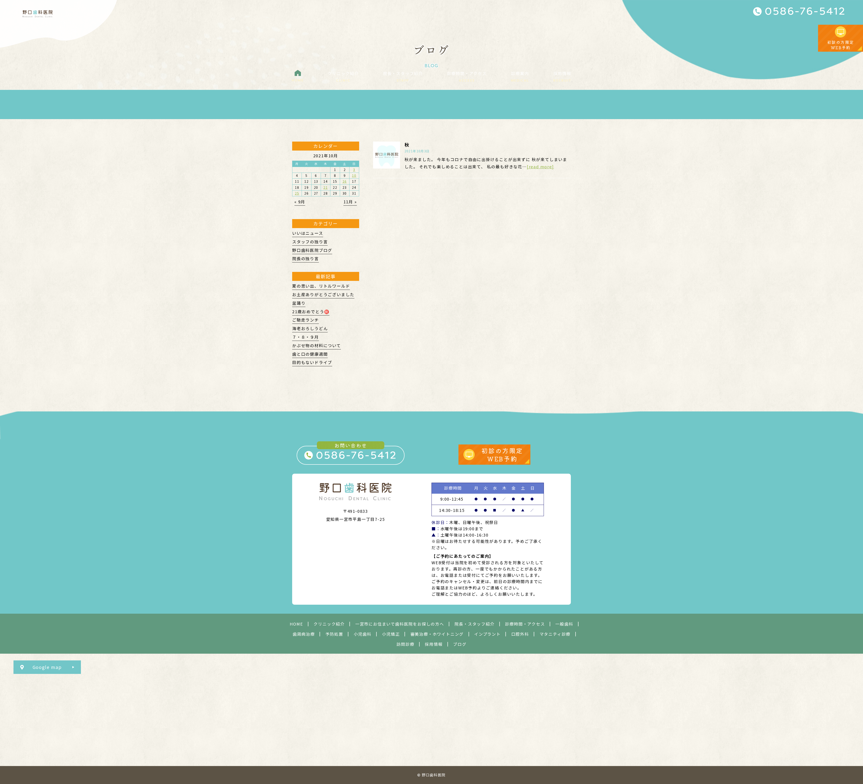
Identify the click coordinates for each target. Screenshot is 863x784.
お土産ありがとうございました (323, 294)
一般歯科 (564, 624)
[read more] (540, 166)
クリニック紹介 (329, 624)
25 (297, 193)
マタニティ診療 (555, 634)
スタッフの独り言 (310, 241)
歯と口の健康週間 (310, 354)
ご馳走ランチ (305, 320)
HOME (296, 624)
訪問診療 (405, 644)
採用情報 (434, 644)
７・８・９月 (305, 337)
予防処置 (334, 634)
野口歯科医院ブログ (312, 250)
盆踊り (298, 303)
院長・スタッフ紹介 (474, 624)
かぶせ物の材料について (316, 345)
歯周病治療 (304, 634)
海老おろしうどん (310, 328)
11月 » (350, 201)
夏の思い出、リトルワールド (321, 286)
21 (325, 187)
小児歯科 (362, 634)
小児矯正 (391, 634)
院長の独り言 (305, 258)
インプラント (487, 634)
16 (345, 181)
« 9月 (299, 201)
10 (354, 175)
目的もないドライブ (312, 362)
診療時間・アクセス (525, 624)
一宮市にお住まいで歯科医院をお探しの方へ (399, 624)
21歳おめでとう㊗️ (310, 311)
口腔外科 (520, 634)
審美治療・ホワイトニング (437, 634)
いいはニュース (307, 233)
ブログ (459, 644)
